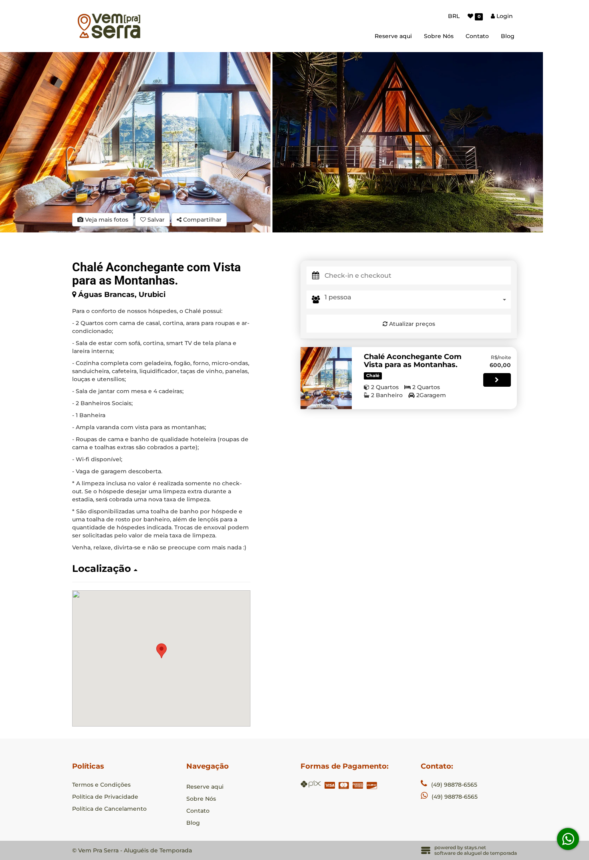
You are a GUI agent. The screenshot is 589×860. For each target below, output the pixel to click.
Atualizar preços (411, 323)
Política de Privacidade (105, 796)
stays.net (475, 847)
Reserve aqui (393, 36)
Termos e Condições (101, 784)
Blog (507, 36)
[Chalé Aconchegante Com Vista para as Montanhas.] (326, 378)
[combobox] (418, 300)
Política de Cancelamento (109, 808)
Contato (477, 36)
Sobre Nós (439, 36)
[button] (161, 568)
